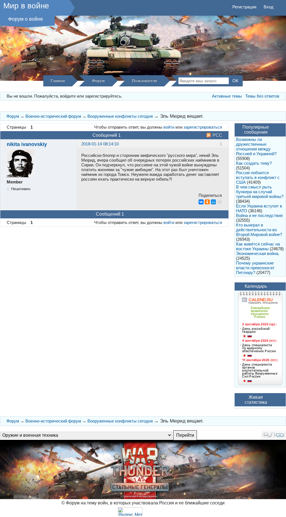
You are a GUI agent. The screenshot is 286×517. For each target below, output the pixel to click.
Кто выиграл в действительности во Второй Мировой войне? (259, 230)
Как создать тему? (254, 163)
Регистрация (244, 6)
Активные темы (227, 96)
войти (168, 127)
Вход (268, 6)
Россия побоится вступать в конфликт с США (258, 177)
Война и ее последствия (259, 215)
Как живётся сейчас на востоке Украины (258, 246)
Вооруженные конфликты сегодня (120, 116)
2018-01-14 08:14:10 (100, 143)
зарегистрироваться (202, 127)
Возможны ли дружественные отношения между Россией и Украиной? (256, 146)
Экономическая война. (257, 253)
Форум (98, 80)
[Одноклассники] (207, 201)
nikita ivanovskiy (27, 144)
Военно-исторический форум (53, 116)
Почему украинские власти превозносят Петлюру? (255, 268)
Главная (58, 80)
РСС (217, 135)
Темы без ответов (262, 96)
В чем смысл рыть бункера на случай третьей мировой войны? (259, 192)
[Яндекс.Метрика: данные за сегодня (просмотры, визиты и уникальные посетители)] (130, 511)
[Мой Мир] (213, 201)
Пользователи (144, 80)
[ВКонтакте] (201, 201)
